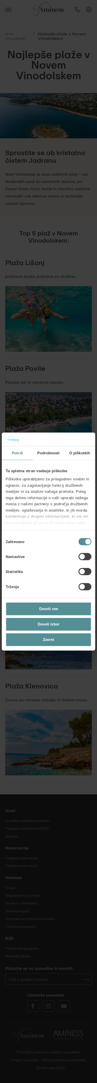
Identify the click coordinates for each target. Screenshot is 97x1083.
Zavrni (48, 639)
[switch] (85, 556)
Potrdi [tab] (17, 453)
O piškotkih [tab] (79, 453)
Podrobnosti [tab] (48, 453)
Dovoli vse (48, 608)
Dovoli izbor (49, 624)
